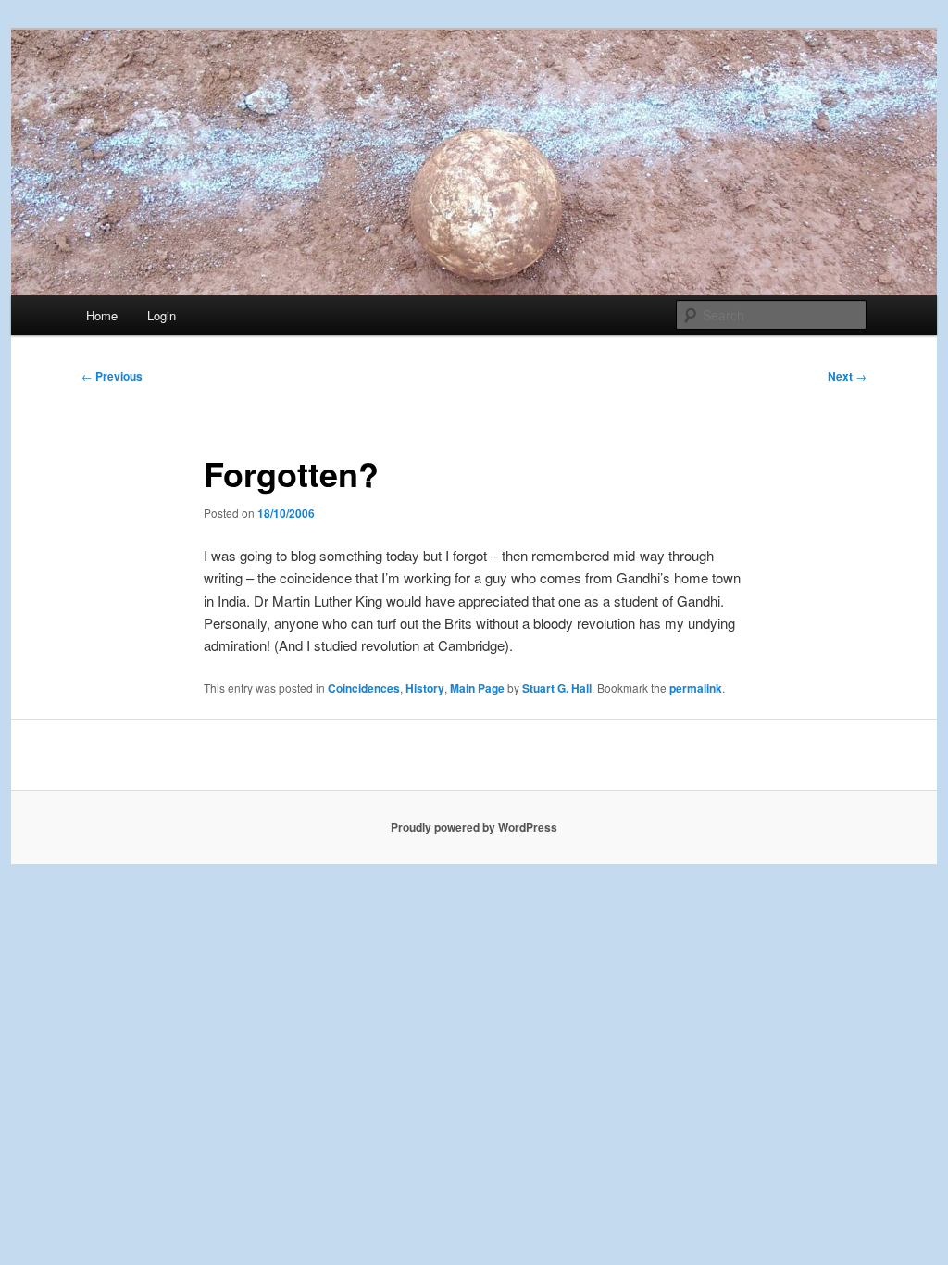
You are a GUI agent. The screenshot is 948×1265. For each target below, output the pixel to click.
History (424, 688)
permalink (695, 688)
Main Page (477, 688)
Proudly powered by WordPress (474, 827)
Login (161, 315)
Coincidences (364, 688)
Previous (112, 376)
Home (102, 315)
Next (847, 376)
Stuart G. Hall (557, 688)
